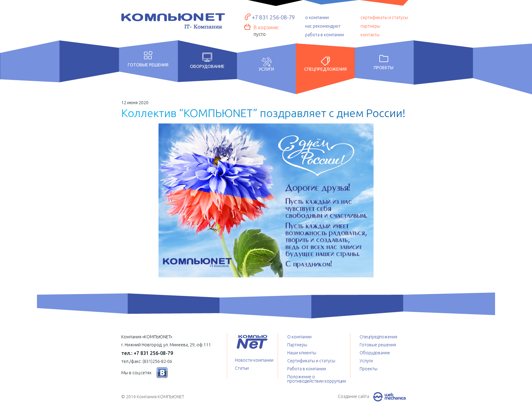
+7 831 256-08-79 (273, 17)
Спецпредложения (325, 69)
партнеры (370, 26)
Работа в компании (306, 368)
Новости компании (254, 360)
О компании (299, 336)
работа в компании (324, 34)
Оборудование (207, 66)
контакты (370, 34)
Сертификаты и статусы (311, 360)
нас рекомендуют (323, 26)
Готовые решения (148, 64)
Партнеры (297, 344)
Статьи (242, 368)
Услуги (266, 69)
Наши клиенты (301, 352)
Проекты (383, 67)
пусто (259, 34)
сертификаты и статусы (384, 17)
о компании (317, 17)
